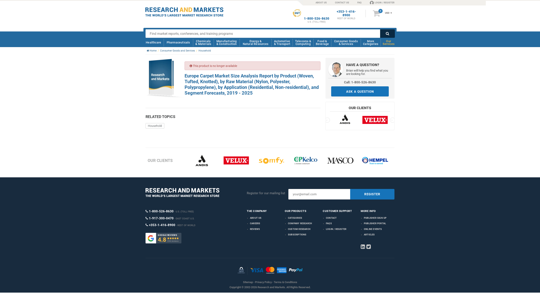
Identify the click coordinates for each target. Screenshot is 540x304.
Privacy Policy (263, 282)
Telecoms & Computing (303, 42)
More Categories (370, 42)
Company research (300, 223)
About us (256, 218)
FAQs (329, 223)
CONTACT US (342, 2)
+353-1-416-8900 (346, 13)
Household (155, 126)
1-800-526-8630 (316, 18)
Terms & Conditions (285, 282)
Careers (255, 223)
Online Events (373, 229)
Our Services (388, 42)
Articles (369, 234)
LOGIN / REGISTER (384, 2)
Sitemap (248, 282)
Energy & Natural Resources (255, 42)
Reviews (255, 229)
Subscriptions (297, 234)
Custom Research (299, 229)
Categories (295, 218)
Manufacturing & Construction (226, 42)
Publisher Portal (375, 223)
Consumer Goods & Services (346, 42)
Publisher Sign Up (375, 218)
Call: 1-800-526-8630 (360, 82)
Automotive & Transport (282, 42)
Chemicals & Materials (203, 42)
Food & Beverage (322, 42)
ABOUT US (321, 2)
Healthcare (153, 42)
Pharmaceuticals (178, 42)
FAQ (359, 2)
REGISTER (372, 194)
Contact (331, 218)
